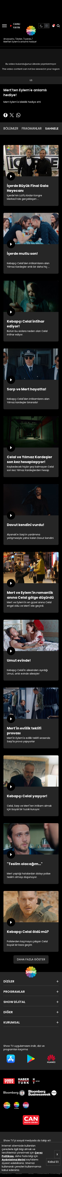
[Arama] (58, 25)
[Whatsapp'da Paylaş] (18, 115)
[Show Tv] (31, 30)
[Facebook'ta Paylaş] (5, 115)
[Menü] (4, 26)
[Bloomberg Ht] (14, 1093)
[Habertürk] (9, 1081)
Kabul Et (53, 1162)
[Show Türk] (16, 1105)
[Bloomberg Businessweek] (42, 1093)
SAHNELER (52, 128)
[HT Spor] (36, 1081)
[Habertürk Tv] (23, 1081)
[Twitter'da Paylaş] (12, 115)
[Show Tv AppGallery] (51, 1059)
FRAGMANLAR (32, 128)
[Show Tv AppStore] (10, 1059)
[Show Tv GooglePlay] (31, 1059)
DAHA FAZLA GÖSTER (31, 959)
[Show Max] (26, 1105)
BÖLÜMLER (10, 128)
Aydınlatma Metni (13, 1159)
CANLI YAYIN (16, 25)
